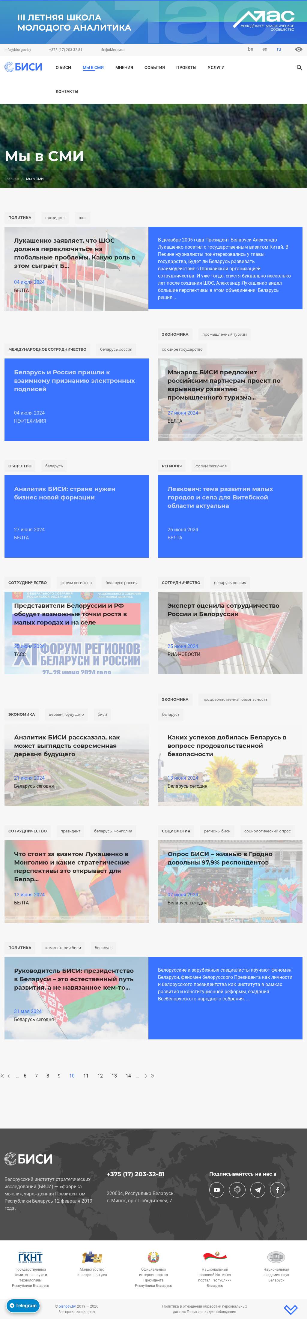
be (250, 49)
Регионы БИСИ (217, 831)
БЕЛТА (21, 290)
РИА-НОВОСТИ (184, 654)
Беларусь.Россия (116, 349)
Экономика (175, 334)
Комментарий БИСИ (63, 948)
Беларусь (54, 466)
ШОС (83, 217)
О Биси (63, 67)
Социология (176, 831)
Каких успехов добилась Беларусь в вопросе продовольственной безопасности (227, 746)
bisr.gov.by (67, 1306)
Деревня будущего (66, 714)
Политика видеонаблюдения (211, 1312)
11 (86, 1076)
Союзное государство (182, 349)
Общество (19, 466)
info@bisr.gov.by (17, 50)
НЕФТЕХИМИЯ (30, 421)
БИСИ (102, 714)
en (264, 49)
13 (114, 1076)
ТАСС (20, 654)
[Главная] (23, 67)
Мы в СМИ (93, 67)
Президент (55, 217)
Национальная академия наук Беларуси (276, 1274)
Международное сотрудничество (47, 349)
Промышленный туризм (224, 334)
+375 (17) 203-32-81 (65, 50)
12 (100, 1076)
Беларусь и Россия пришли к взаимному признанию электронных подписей (74, 381)
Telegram (25, 1305)
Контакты (67, 91)
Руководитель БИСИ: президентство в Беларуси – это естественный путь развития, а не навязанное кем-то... (74, 979)
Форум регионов (211, 466)
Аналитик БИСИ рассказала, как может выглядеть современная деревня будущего (67, 746)
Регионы (172, 466)
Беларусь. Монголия (113, 831)
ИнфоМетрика (112, 50)
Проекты (186, 67)
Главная (11, 179)
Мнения (124, 67)
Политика (19, 217)
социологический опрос (267, 831)
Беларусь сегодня (34, 786)
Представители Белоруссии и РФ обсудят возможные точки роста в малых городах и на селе (70, 614)
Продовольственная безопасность (234, 699)
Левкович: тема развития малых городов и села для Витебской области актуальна (220, 497)
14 (128, 1076)
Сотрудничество (27, 582)
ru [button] (279, 49)
